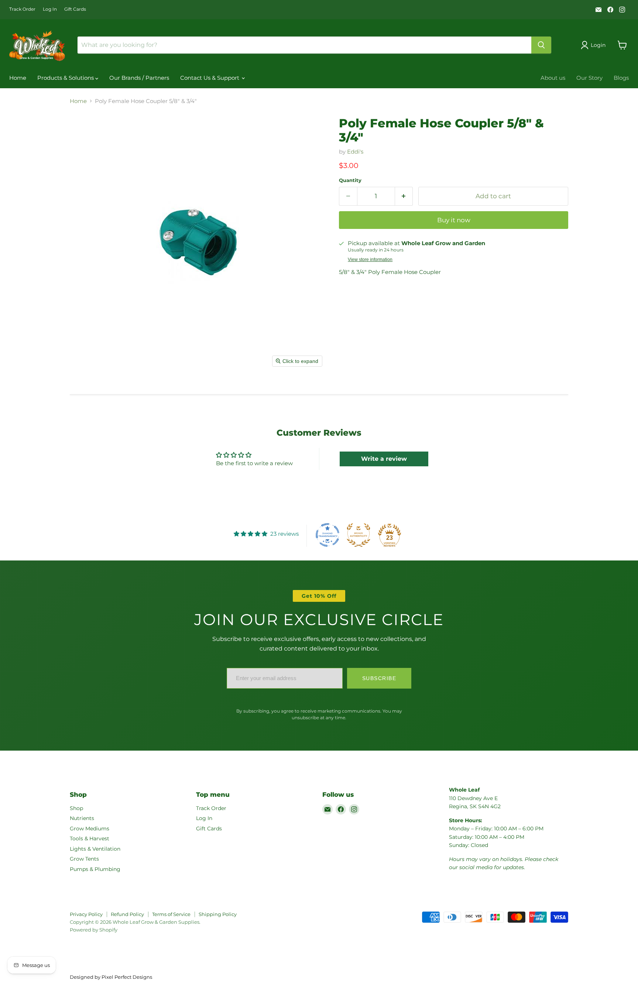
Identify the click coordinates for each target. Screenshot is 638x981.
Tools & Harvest (89, 838)
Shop (76, 808)
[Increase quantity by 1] (404, 196)
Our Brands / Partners (139, 77)
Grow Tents (84, 858)
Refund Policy (127, 914)
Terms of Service (171, 914)
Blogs (621, 77)
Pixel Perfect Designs (127, 977)
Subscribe (379, 678)
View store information (370, 259)
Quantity (350, 180)
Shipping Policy (218, 914)
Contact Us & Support (210, 77)
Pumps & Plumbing (95, 869)
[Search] (541, 45)
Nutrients (82, 818)
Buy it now (453, 220)
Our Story (589, 77)
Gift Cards (75, 9)
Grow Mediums (89, 828)
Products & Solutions (66, 77)
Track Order (22, 9)
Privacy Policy (86, 914)
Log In (50, 9)
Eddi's (355, 151)
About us (553, 77)
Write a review (384, 458)
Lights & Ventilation (95, 848)
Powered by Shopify (93, 930)
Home (17, 77)
